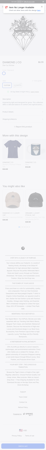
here (38, 10)
